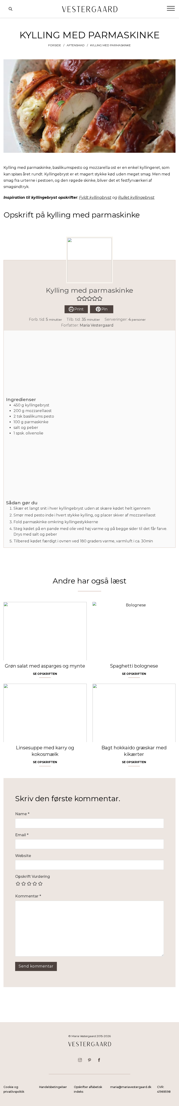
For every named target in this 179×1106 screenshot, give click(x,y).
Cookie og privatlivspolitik (13, 1089)
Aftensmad (76, 45)
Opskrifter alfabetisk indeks (88, 1089)
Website (23, 856)
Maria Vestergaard (97, 325)
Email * (21, 835)
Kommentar (28, 896)
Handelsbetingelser (53, 1087)
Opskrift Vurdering (32, 876)
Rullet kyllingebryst (136, 197)
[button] (79, 298)
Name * (22, 814)
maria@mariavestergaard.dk (130, 1087)
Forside (54, 45)
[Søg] (10, 9)
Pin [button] (103, 309)
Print (78, 309)
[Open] (171, 8)
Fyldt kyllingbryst (95, 197)
